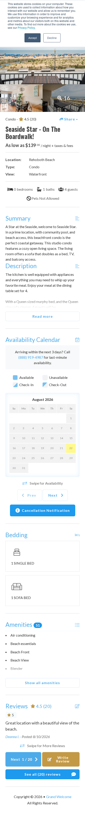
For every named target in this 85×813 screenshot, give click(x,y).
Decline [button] (52, 38)
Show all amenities (42, 683)
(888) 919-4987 (30, 357)
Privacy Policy (26, 27)
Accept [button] (32, 38)
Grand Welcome (58, 796)
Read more (42, 316)
